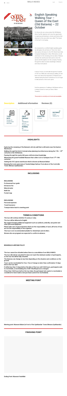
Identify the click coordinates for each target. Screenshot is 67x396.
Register (61, 2)
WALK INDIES (33, 2)
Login (53, 2)
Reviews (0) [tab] (47, 103)
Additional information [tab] (28, 103)
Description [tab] (9, 103)
